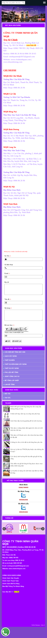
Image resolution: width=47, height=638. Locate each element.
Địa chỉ (6, 282)
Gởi (8, 341)
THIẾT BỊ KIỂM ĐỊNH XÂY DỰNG (16, 364)
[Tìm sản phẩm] (23, 2)
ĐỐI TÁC (7, 394)
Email (7, 273)
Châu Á (43, 625)
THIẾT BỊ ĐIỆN (10, 360)
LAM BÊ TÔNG (10, 384)
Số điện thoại (8, 264)
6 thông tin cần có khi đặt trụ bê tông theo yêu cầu (26, 442)
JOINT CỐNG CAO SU (12, 376)
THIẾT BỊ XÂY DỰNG (12, 368)
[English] (39, 20)
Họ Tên (7, 256)
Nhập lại (17, 341)
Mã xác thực (9, 325)
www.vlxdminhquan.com (17, 568)
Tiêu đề (7, 299)
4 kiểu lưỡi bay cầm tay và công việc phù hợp (25, 414)
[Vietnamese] (43, 20)
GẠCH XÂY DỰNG (11, 356)
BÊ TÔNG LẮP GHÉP (12, 380)
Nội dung (8, 308)
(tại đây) (16, 592)
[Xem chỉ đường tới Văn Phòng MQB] (36, 45)
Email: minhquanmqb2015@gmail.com (15, 566)
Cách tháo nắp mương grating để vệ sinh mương (26, 421)
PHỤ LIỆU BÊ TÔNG (11, 372)
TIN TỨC (7, 398)
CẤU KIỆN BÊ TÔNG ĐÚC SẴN (15, 352)
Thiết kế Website (35, 625)
